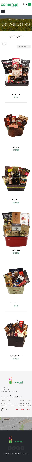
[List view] (5, 44)
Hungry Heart (16, 94)
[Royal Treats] (16, 178)
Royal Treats (16, 200)
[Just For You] (16, 125)
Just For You (16, 147)
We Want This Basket (16, 356)
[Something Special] (16, 281)
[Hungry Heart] (16, 72)
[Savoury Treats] (16, 229)
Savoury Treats (16, 250)
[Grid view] (2, 44)
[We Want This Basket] (16, 334)
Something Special (16, 303)
